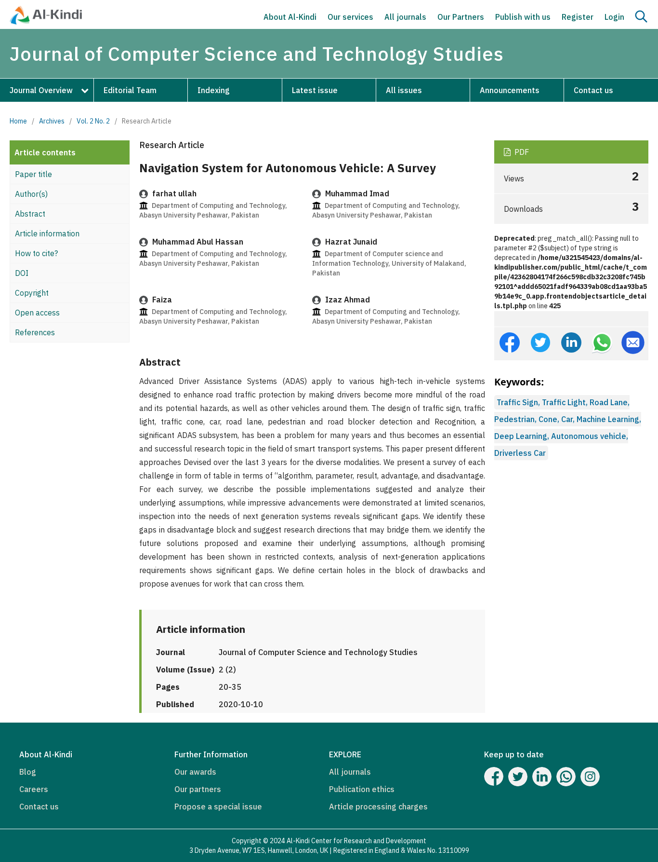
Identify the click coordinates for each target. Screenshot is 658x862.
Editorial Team (130, 90)
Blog (27, 772)
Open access (37, 312)
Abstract (30, 214)
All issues (404, 90)
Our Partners (460, 17)
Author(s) (31, 194)
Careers (33, 789)
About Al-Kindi (289, 17)
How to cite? (36, 253)
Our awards (195, 772)
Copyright (32, 293)
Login (614, 17)
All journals (405, 17)
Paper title (33, 174)
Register (577, 17)
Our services (350, 17)
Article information (47, 233)
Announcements (510, 90)
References (35, 332)
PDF (521, 152)
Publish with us (523, 17)
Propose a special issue (218, 806)
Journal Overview (41, 90)
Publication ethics (362, 789)
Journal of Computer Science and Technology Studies (257, 53)
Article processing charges (378, 806)
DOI (21, 273)
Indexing (213, 90)
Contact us (593, 90)
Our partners (197, 789)
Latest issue (315, 90)
